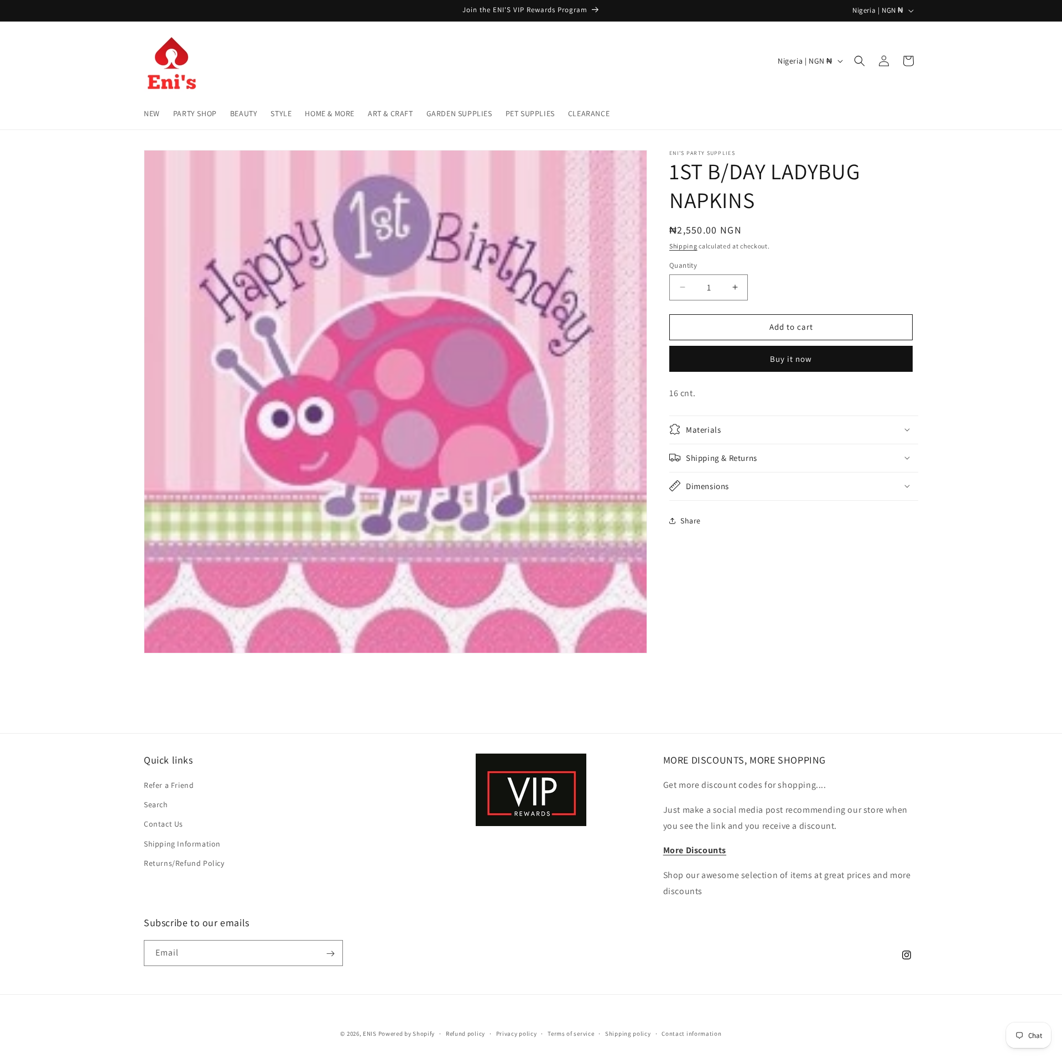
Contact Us (163, 824)
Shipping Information (182, 844)
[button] (859, 61)
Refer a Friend (169, 785)
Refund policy (465, 1033)
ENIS (370, 1033)
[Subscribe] (330, 954)
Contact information (691, 1033)
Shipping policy (628, 1033)
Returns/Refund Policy (184, 863)
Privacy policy (516, 1033)
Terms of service (571, 1033)
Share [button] (690, 521)
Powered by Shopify (406, 1033)
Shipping (683, 246)
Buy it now (791, 359)
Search (156, 805)
